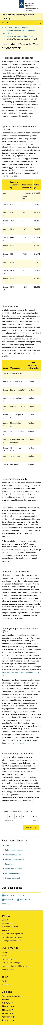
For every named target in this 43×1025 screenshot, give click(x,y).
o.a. (10, 167)
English (5, 981)
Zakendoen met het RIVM (12, 937)
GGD (31, 87)
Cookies (5, 952)
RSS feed (5, 999)
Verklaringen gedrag (13, 855)
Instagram (14, 1017)
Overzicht (9, 845)
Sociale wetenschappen (18, 27)
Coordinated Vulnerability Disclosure (16, 966)
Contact (5, 920)
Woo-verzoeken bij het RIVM (13, 934)
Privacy (4, 956)
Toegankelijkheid (9, 959)
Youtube (14, 1013)
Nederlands (6, 984)
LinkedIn (14, 1010)
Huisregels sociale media (11, 941)
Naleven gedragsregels (14, 850)
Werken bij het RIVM (10, 927)
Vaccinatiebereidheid (13, 873)
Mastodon (14, 1020)
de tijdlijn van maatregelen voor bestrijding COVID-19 (21, 672)
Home (4, 27)
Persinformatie (7, 923)
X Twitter (14, 1003)
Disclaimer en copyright (11, 963)
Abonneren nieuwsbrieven (12, 996)
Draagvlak (9, 864)
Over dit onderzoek (12, 878)
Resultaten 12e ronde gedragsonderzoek (20, 36)
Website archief (8, 969)
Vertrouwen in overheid (14, 869)
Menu (7, 22)
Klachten (5, 930)
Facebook (14, 1006)
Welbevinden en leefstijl (14, 859)
